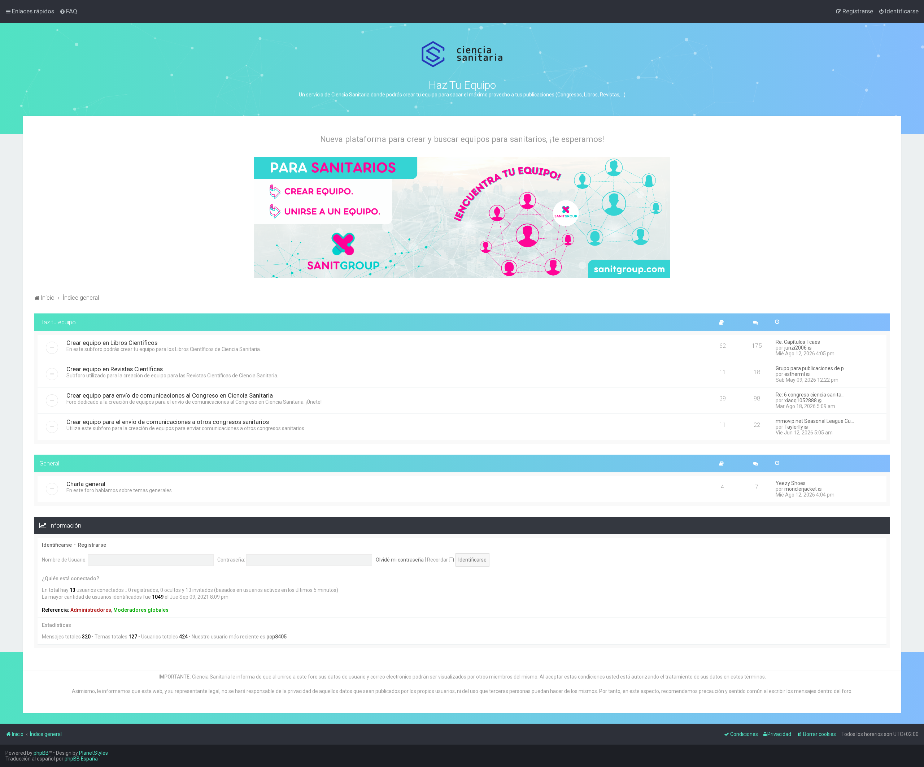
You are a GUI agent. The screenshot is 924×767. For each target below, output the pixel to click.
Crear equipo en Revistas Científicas (114, 369)
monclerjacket (800, 489)
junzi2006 (795, 348)
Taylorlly (793, 427)
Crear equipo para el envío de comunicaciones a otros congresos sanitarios (167, 421)
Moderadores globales (141, 610)
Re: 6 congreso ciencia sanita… (810, 395)
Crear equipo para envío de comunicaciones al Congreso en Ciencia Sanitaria (169, 395)
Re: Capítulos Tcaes (798, 342)
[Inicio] (462, 54)
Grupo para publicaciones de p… (811, 368)
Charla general (85, 484)
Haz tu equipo (57, 322)
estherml (794, 374)
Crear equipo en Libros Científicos (111, 342)
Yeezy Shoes (791, 483)
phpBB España (81, 759)
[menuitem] (68, 11)
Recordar (438, 560)
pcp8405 (276, 637)
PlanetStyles (93, 753)
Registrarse (92, 545)
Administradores (90, 610)
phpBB (41, 753)
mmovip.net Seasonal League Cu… (815, 421)
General (49, 463)
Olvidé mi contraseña (400, 560)
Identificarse (57, 545)
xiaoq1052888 (800, 400)
